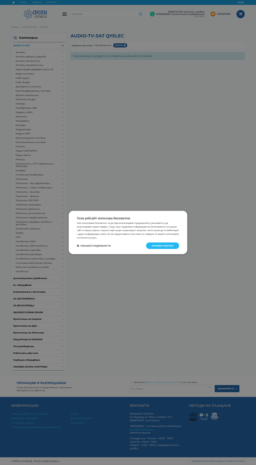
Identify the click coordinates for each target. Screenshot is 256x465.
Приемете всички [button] (162, 245)
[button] (94, 245)
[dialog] (128, 232)
